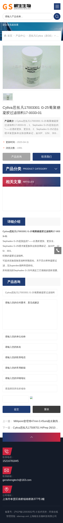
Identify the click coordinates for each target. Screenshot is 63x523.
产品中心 (20, 35)
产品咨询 (16, 156)
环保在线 (53, 511)
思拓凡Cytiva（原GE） (41, 35)
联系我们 (46, 156)
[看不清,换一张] (32, 397)
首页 (9, 35)
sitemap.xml (23, 516)
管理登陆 (10, 516)
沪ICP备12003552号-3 (25, 511)
